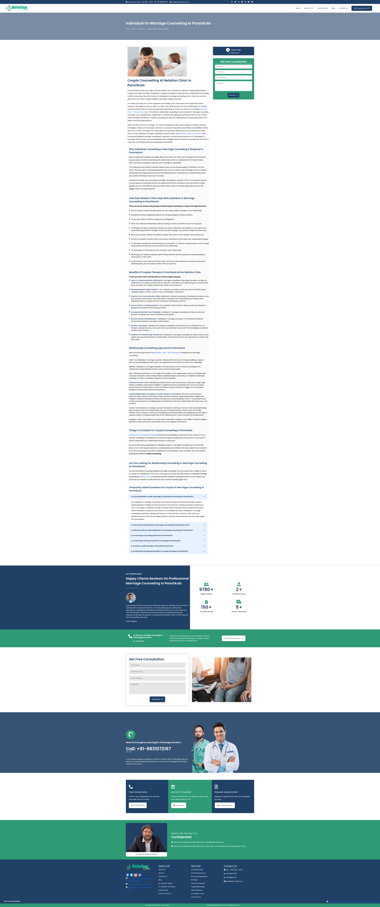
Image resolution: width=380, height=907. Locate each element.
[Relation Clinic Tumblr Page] (245, 2)
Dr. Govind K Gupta (165, 888)
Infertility (194, 885)
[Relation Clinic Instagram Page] (239, 2)
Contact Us (343, 8)
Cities (134, 29)
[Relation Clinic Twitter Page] (235, 2)
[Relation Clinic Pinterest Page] (252, 2)
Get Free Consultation (232, 643)
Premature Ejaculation (199, 881)
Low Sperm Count (197, 898)
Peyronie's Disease (198, 888)
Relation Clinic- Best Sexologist (167, 352)
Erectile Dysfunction (198, 878)
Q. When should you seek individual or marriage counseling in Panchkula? (162, 530)
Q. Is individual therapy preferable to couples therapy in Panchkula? (159, 551)
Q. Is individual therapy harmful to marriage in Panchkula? (156, 541)
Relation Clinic (145, 476)
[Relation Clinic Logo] (17, 8)
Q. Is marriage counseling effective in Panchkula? (152, 535)
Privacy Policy (163, 895)
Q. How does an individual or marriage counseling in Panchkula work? (160, 525)
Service (161, 878)
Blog (333, 8)
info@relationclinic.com (180, 2)
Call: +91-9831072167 (148, 753)
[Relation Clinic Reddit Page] (248, 2)
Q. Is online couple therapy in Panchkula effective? (152, 546)
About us (162, 874)
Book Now (232, 95)
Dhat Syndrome (197, 895)
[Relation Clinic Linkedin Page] (242, 2)
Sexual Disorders (197, 874)
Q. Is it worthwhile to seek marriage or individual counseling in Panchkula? (162, 496)
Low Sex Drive (196, 902)
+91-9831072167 (162, 2)
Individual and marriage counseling (142, 435)
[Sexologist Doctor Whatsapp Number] (353, 902)
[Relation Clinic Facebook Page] (232, 2)
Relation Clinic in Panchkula (191, 133)
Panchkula (141, 29)
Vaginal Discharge (197, 891)
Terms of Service (165, 898)
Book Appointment (361, 8)
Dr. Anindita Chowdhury (167, 891)
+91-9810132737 (231, 882)
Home (298, 8)
